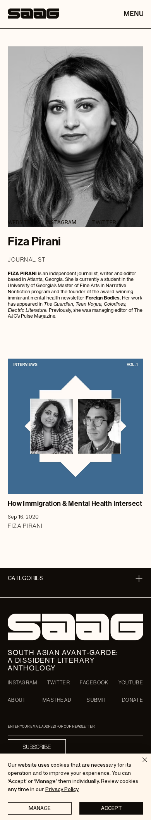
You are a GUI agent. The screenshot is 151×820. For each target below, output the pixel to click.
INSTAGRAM (23, 683)
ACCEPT (111, 808)
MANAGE (40, 808)
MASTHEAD (57, 700)
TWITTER (58, 683)
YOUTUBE (130, 683)
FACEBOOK (94, 683)
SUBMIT (96, 700)
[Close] (140, 764)
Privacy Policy (62, 789)
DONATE (132, 700)
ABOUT (17, 700)
